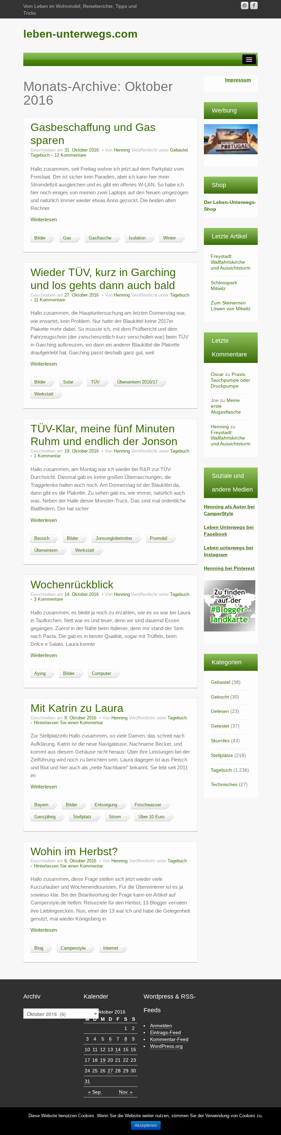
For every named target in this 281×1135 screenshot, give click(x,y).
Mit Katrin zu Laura (76, 708)
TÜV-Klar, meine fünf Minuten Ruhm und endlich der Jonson (104, 435)
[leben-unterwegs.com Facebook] (254, 5)
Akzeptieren (146, 1125)
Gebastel (179, 150)
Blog (38, 948)
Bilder (40, 238)
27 (110, 1070)
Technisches (224, 784)
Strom (115, 816)
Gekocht (220, 697)
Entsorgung (106, 805)
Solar (68, 382)
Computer (101, 673)
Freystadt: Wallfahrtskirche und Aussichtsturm (231, 262)
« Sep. (95, 1092)
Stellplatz (82, 816)
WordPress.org (166, 1046)
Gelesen (220, 711)
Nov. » (126, 1092)
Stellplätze (222, 755)
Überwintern (46, 550)
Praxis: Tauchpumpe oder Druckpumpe (230, 380)
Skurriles (220, 740)
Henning (122, 150)
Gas (67, 238)
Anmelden (161, 1025)
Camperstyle (73, 948)
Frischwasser (148, 805)
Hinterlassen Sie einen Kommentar (68, 722)
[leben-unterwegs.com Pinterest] (244, 5)
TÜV (95, 382)
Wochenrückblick (71, 584)
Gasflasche (100, 238)
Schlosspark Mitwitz (224, 285)
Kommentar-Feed (169, 1039)
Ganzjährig (45, 816)
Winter (169, 238)
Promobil (158, 538)
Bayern (41, 805)
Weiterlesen (43, 219)
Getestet (220, 726)
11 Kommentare (49, 300)
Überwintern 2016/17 (137, 382)
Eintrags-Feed (165, 1032)
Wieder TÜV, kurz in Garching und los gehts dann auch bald (103, 278)
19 (103, 1060)
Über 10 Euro (151, 816)
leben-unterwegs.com (80, 34)
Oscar (217, 374)
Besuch (41, 538)
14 (118, 1049)
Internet (110, 948)
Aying (40, 673)
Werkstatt (43, 394)
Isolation (137, 238)
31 (87, 1081)
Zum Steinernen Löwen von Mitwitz (231, 305)
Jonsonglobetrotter (114, 538)
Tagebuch (40, 155)
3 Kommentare (48, 599)
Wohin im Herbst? (74, 851)
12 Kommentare (70, 155)
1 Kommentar (47, 456)
